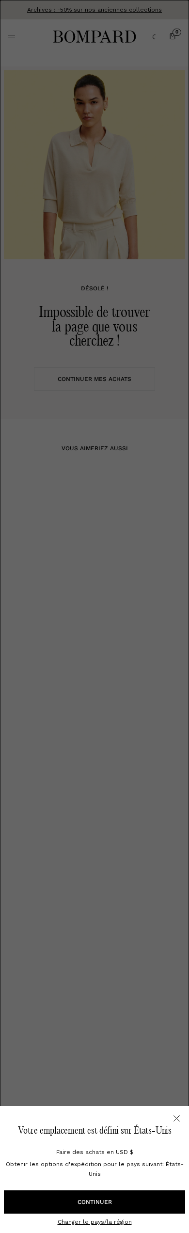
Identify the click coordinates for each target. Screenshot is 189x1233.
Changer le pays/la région (95, 1221)
